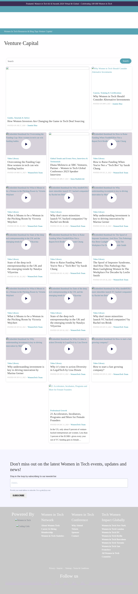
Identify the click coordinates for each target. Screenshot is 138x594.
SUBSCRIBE (18, 495)
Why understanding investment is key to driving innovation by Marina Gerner (111, 218)
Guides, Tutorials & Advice (18, 118)
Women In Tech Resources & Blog (19, 31)
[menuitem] (50, 525)
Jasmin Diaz (32, 125)
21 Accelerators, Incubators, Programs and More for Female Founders (67, 417)
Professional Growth (58, 411)
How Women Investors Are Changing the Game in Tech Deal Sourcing (45, 121)
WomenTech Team (35, 173)
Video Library (13, 159)
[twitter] (77, 583)
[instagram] (68, 583)
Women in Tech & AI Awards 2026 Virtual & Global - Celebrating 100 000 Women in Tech (73, 4)
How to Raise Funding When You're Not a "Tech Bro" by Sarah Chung (111, 165)
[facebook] (51, 583)
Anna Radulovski (77, 179)
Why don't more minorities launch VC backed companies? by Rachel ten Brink (68, 218)
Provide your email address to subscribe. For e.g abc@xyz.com (30, 490)
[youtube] (85, 583)
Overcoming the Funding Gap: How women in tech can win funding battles (24, 165)
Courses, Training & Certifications (107, 93)
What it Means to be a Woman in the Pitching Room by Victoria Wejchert (25, 218)
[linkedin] (60, 583)
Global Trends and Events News (63, 159)
